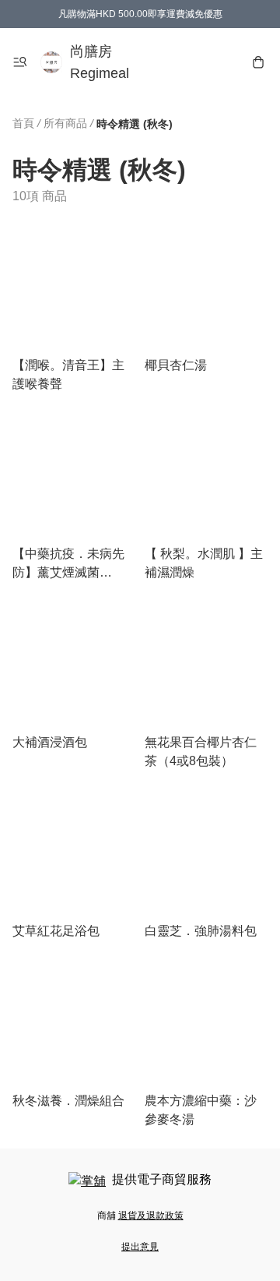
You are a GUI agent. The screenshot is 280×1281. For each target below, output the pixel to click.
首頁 (23, 123)
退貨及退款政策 (151, 1215)
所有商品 (65, 123)
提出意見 (140, 1246)
